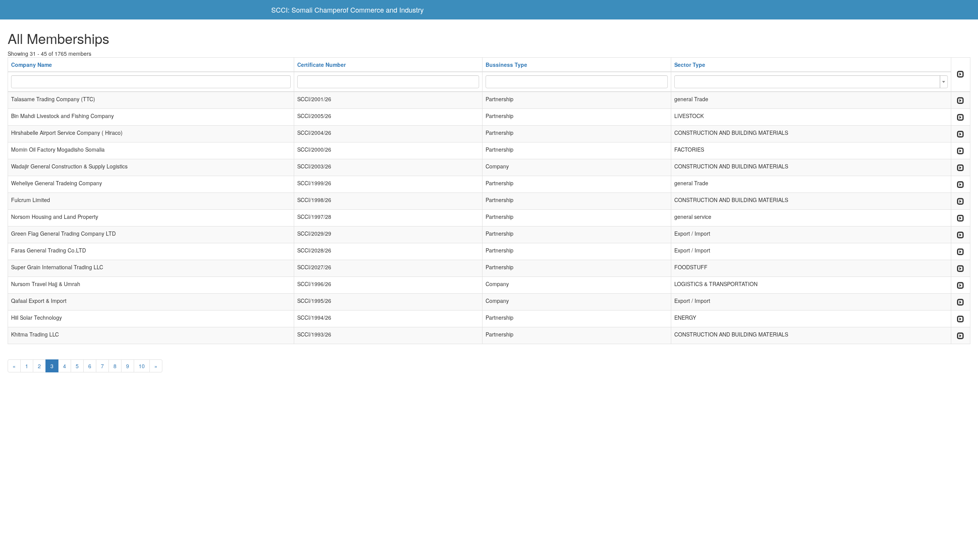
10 (142, 366)
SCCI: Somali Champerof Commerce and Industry (347, 10)
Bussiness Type (506, 64)
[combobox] (811, 81)
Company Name (31, 64)
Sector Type (689, 64)
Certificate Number (321, 64)
